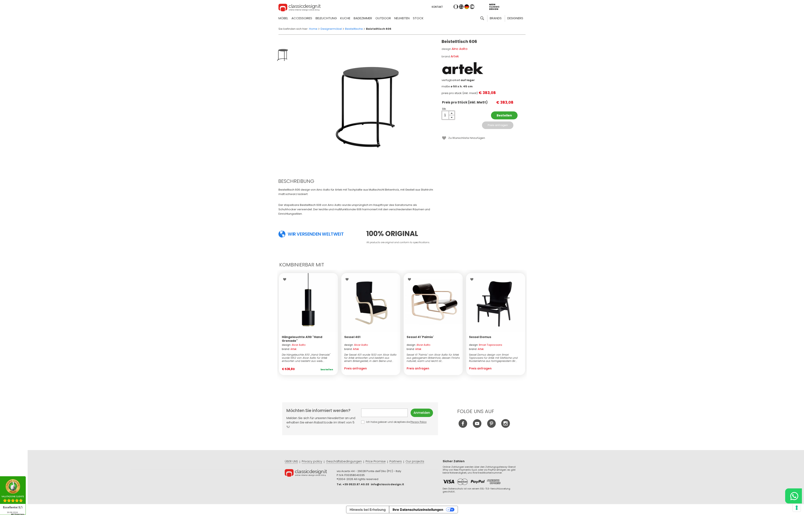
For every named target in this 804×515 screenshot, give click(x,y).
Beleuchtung (326, 18)
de (466, 6)
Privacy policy (312, 461)
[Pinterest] (491, 426)
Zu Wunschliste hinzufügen (466, 138)
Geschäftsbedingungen (344, 461)
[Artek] (462, 68)
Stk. (444, 109)
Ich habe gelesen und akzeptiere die (396, 422)
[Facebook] (462, 426)
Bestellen (504, 115)
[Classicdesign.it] (299, 8)
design (293, 345)
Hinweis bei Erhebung (368, 509)
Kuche (345, 18)
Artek (455, 56)
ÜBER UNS (291, 461)
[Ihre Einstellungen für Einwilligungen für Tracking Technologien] (797, 508)
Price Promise (376, 461)
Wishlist (285, 279)
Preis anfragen (498, 125)
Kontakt (437, 7)
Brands (496, 18)
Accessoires (301, 18)
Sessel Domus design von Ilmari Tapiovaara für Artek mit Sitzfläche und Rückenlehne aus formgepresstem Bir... (493, 358)
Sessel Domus (480, 337)
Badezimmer (363, 18)
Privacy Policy (418, 422)
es (472, 6)
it (456, 6)
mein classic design (494, 6)
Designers (515, 18)
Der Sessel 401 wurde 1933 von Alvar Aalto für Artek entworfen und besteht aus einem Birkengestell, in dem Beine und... (370, 358)
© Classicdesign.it (311, 473)
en (461, 6)
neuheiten (402, 18)
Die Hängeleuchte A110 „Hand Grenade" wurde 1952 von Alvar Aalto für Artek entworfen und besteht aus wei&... (306, 358)
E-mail (386, 413)
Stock (418, 18)
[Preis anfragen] (370, 302)
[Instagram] (505, 426)
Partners (395, 461)
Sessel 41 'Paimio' (420, 337)
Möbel (283, 18)
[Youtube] (477, 426)
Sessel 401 (352, 337)
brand (289, 349)
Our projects (415, 461)
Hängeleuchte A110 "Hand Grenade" (302, 339)
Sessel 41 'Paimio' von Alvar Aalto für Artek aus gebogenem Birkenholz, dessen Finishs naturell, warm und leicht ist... (433, 358)
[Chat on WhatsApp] (793, 495)
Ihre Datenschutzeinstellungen (418, 509)
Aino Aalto (460, 48)
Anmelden (422, 412)
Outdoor (383, 18)
